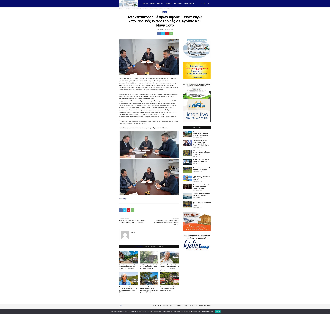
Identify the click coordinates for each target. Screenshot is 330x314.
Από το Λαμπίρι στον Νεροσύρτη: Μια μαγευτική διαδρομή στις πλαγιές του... (201, 133)
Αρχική (145, 3)
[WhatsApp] (171, 33)
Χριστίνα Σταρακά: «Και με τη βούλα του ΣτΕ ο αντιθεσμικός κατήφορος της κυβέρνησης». (132, 221)
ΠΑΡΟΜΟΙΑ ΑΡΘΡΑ (138, 246)
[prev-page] (120, 295)
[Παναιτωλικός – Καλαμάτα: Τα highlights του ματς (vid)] (187, 170)
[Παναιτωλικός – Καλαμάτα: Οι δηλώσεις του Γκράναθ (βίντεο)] (187, 178)
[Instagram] (204, 3)
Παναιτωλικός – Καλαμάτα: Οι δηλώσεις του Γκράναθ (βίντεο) (201, 178)
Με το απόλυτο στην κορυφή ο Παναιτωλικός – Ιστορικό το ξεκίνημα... (202, 204)
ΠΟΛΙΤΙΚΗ (169, 3)
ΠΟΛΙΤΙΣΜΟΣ (191, 305)
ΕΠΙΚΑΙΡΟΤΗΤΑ (127, 8)
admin (161, 29)
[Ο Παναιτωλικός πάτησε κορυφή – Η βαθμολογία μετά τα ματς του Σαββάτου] (187, 153)
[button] (209, 3)
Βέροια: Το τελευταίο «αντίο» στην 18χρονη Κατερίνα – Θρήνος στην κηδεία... (201, 186)
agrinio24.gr (122, 199)
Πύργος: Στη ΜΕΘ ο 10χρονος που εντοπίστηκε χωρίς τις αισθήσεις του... (201, 195)
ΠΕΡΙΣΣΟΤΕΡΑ (188, 3)
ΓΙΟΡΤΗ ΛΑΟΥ (199, 305)
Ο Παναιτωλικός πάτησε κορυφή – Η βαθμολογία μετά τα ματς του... (201, 152)
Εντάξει (218, 311)
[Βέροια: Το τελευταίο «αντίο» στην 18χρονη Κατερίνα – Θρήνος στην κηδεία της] (187, 186)
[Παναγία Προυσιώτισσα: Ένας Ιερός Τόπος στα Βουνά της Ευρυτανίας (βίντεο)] (169, 278)
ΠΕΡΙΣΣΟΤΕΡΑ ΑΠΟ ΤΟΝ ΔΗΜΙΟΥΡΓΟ (155, 246)
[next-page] (123, 295)
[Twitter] (163, 33)
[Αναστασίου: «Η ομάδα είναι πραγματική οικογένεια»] (187, 162)
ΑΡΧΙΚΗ (154, 305)
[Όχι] (328, 311)
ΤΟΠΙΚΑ (152, 3)
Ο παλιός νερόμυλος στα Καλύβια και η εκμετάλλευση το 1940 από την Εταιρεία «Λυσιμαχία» (149, 266)
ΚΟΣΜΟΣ (185, 305)
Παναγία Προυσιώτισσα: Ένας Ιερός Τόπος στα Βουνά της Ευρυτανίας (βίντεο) (168, 288)
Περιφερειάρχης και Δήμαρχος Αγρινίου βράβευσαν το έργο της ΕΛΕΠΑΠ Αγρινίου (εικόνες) (166, 222)
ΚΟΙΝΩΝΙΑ (160, 3)
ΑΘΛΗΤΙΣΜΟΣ (178, 3)
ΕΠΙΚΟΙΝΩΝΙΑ (207, 305)
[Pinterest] (167, 33)
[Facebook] (201, 3)
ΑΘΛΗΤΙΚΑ (178, 305)
